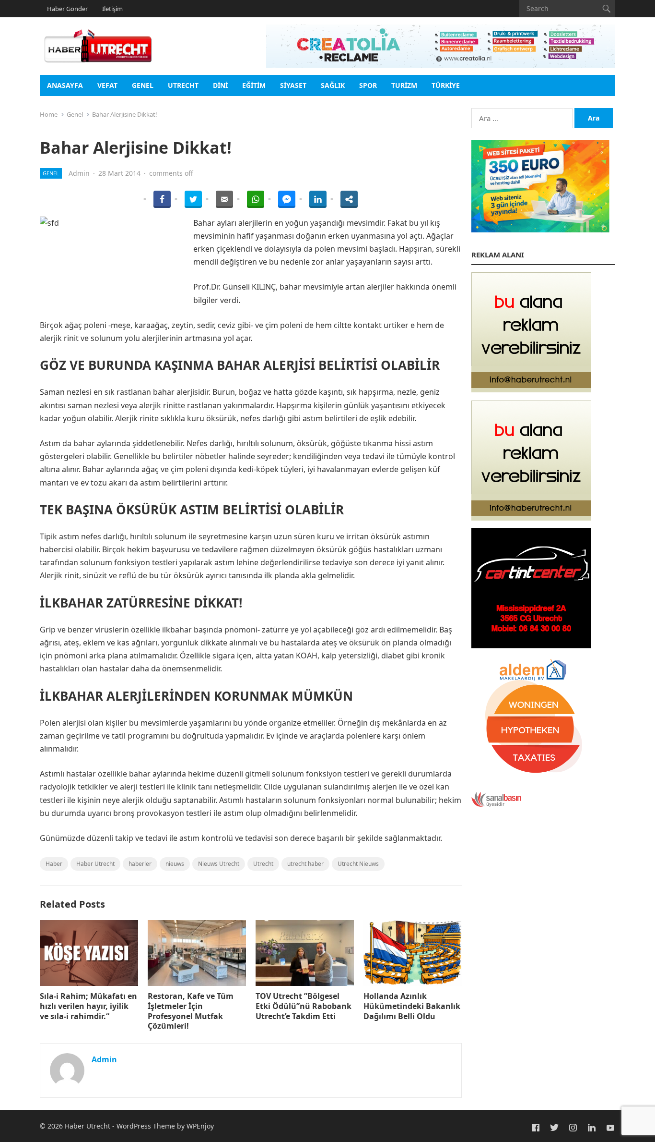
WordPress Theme (146, 1125)
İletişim (112, 8)
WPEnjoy (200, 1125)
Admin (79, 173)
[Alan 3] (531, 517)
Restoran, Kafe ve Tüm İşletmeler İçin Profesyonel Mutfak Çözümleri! (191, 1011)
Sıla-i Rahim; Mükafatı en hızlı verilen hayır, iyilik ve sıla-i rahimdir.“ (88, 1006)
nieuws (174, 864)
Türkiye (446, 85)
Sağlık (333, 85)
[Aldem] (531, 773)
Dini (220, 85)
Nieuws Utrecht (218, 864)
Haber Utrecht (95, 864)
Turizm (404, 85)
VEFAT (107, 85)
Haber (54, 864)
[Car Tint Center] (531, 645)
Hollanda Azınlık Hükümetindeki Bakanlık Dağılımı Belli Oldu (411, 1006)
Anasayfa (65, 85)
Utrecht (183, 85)
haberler (140, 864)
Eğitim (254, 85)
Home (49, 114)
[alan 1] (531, 389)
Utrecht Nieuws (358, 864)
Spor (368, 85)
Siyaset (293, 85)
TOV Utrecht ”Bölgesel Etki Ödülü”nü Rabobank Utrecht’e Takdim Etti (303, 1006)
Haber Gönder (67, 8)
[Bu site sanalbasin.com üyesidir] (496, 804)
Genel (142, 85)
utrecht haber (305, 864)
